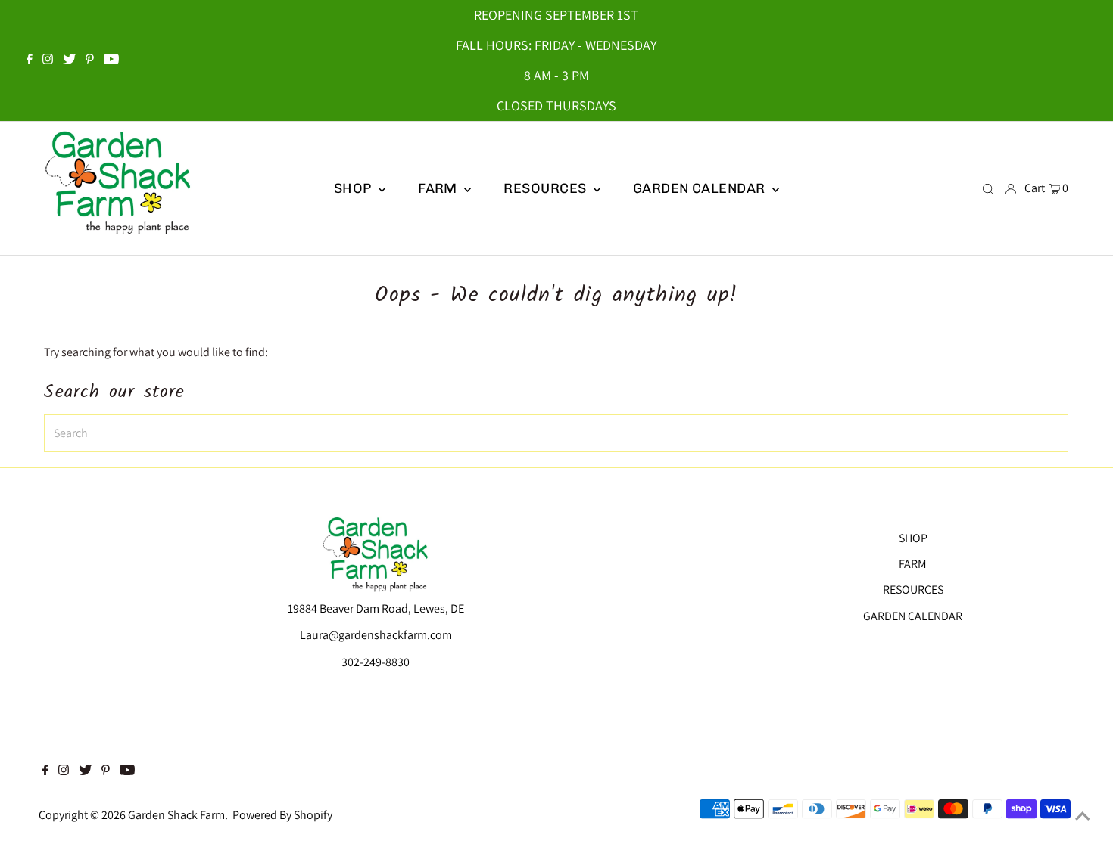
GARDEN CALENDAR (912, 616)
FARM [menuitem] (439, 188)
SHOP (354, 188)
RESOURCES (913, 589)
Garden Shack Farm (176, 815)
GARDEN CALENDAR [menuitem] (700, 188)
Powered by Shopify (282, 815)
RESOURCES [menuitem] (547, 188)
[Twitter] (69, 60)
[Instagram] (48, 60)
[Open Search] (988, 188)
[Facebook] (29, 60)
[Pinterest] (90, 60)
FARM (913, 564)
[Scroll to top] (1083, 817)
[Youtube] (111, 60)
